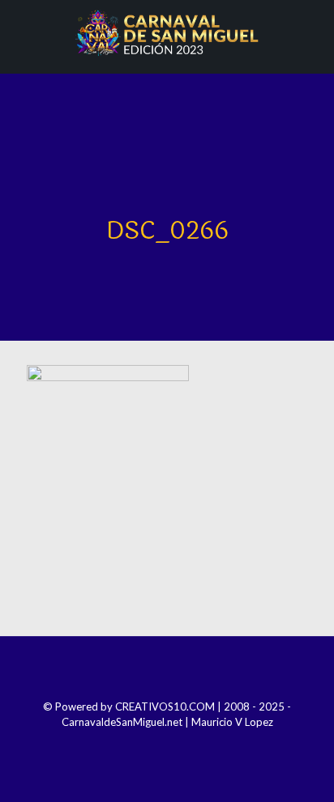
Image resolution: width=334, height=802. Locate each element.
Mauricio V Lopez (232, 721)
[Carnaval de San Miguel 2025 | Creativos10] (167, 32)
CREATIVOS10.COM (165, 706)
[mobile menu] (312, 32)
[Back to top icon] (167, 670)
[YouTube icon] (177, 744)
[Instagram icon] (156, 744)
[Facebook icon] (134, 744)
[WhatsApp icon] (199, 744)
